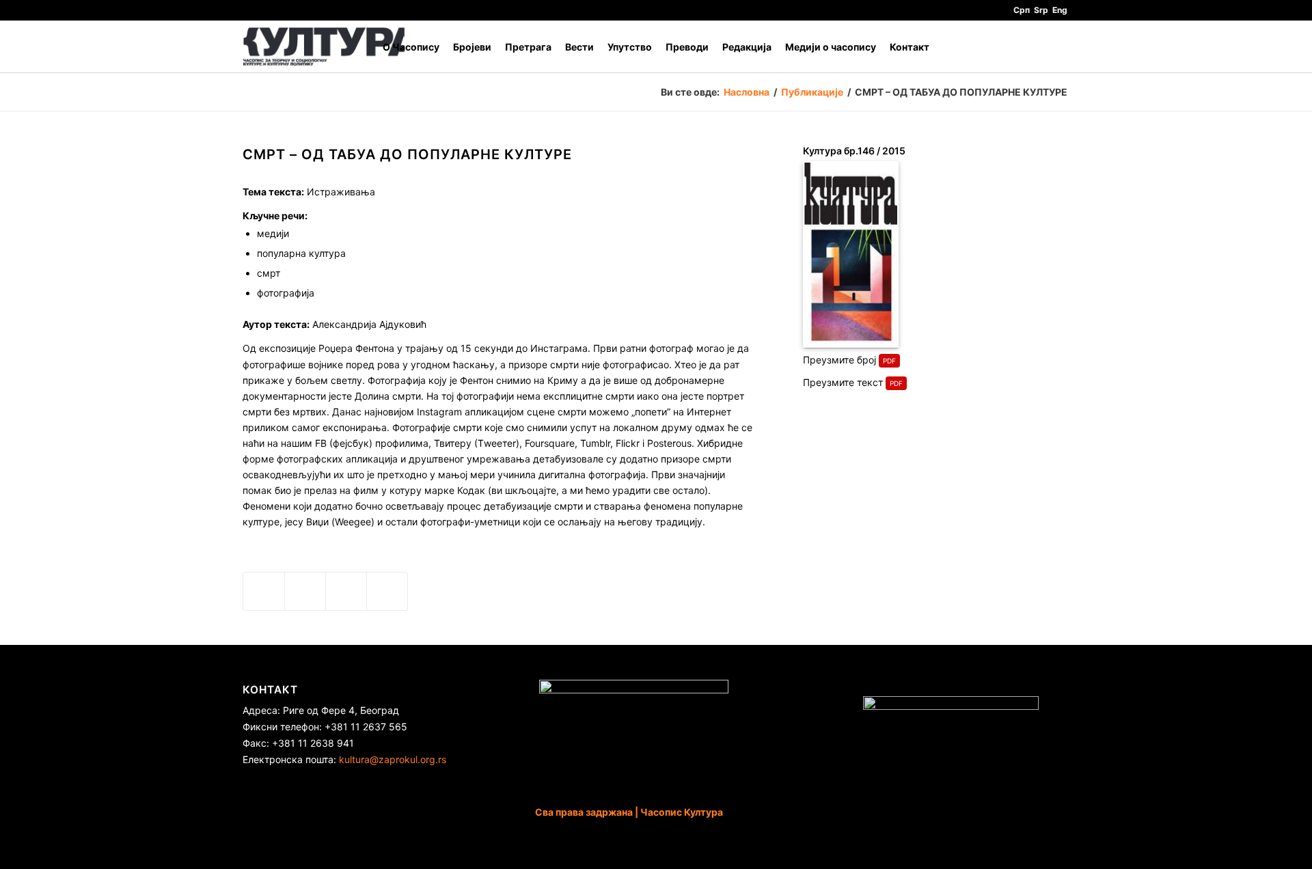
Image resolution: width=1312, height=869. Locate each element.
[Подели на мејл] (387, 591)
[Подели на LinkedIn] (346, 591)
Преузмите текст (843, 382)
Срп (1021, 10)
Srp (1041, 10)
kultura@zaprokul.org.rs (392, 759)
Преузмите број (839, 359)
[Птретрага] (1056, 46)
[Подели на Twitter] (305, 591)
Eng (1059, 10)
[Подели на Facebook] (263, 591)
